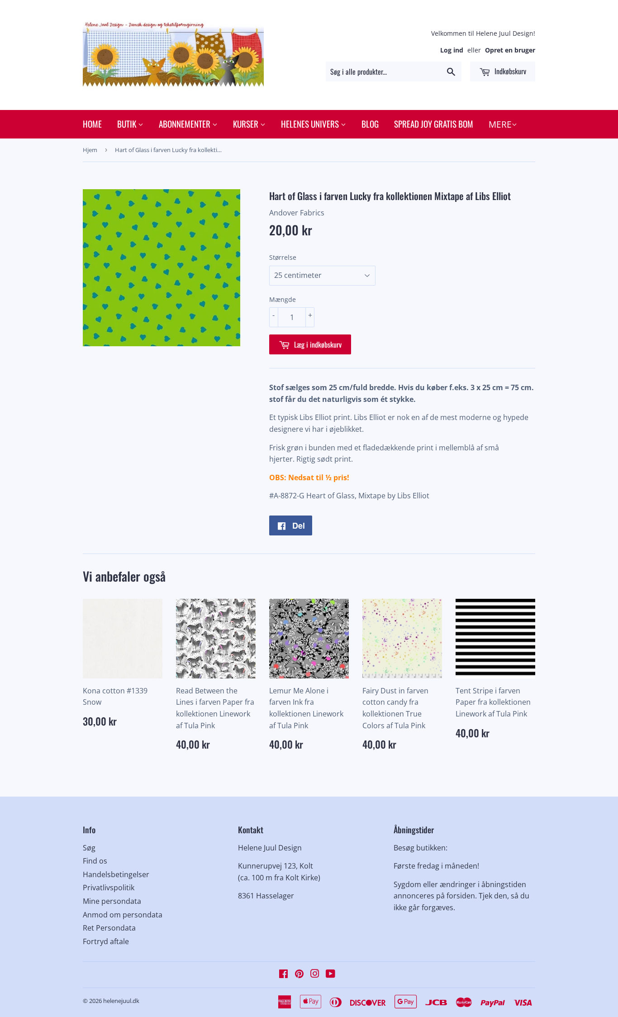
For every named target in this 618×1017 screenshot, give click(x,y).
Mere (500, 124)
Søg (89, 848)
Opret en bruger (510, 50)
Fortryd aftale (106, 941)
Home (92, 123)
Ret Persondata (109, 928)
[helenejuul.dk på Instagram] (314, 974)
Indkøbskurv (509, 71)
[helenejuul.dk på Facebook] (283, 974)
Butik (127, 123)
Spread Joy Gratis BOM (433, 123)
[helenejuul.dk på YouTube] (330, 974)
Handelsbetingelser (116, 874)
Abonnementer (185, 123)
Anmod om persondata (122, 915)
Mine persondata (112, 901)
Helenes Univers (311, 123)
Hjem (90, 150)
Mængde (282, 299)
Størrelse (282, 257)
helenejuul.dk (121, 1001)
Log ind (451, 50)
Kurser (246, 123)
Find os (95, 861)
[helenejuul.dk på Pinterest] (299, 974)
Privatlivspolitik (108, 888)
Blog (370, 123)
